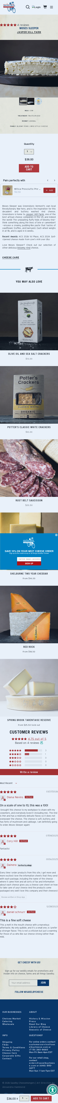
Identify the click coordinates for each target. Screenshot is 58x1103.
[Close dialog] (56, 535)
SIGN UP (29, 563)
